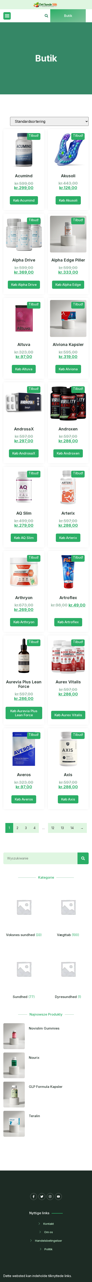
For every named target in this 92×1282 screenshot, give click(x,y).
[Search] (83, 858)
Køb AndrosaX (23, 453)
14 (72, 828)
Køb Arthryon (23, 622)
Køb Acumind (24, 200)
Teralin (34, 1116)
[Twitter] (41, 1196)
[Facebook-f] (33, 1196)
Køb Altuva (23, 369)
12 (52, 828)
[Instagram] (50, 1196)
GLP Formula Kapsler (46, 1086)
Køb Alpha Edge (68, 284)
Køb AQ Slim (24, 538)
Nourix (34, 1057)
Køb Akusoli (68, 200)
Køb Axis (68, 799)
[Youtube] (58, 1196)
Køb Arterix (68, 538)
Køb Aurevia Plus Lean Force (23, 713)
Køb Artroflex (68, 622)
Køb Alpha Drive (24, 284)
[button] (7, 16)
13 (62, 828)
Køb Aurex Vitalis (68, 715)
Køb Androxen (68, 453)
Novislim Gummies (44, 1028)
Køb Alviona (68, 369)
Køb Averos (24, 799)
